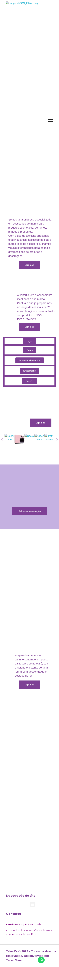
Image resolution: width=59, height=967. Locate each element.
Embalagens (29, 370)
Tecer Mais (14, 960)
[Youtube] (34, 276)
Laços (29, 341)
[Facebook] (13, 276)
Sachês (29, 381)
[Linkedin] (45, 276)
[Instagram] (24, 276)
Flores (29, 350)
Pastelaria (29, 763)
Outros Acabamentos (29, 360)
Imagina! (29, 719)
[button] (2, 440)
